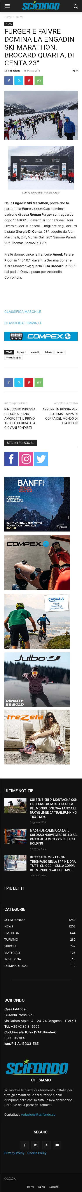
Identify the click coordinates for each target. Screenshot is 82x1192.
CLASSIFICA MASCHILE (22, 312)
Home (8, 17)
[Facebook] (8, 80)
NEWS (19, 17)
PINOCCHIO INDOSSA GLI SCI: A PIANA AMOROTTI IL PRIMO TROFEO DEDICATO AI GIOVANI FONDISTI (20, 418)
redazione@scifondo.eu (38, 1114)
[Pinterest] (28, 80)
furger (60, 352)
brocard (21, 352)
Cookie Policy (37, 1153)
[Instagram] (35, 1145)
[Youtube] (57, 1145)
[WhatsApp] (39, 80)
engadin (35, 352)
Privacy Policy (14, 1153)
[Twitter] (18, 80)
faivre (48, 352)
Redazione (14, 70)
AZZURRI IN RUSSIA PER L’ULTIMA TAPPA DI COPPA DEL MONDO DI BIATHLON (60, 416)
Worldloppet (13, 357)
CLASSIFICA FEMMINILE (23, 323)
